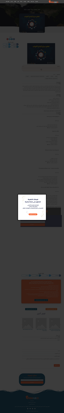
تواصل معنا (7, 1)
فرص (18, 1)
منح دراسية (32, 1)
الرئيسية (36, 1)
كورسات (25, 1)
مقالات (15, 1)
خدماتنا (21, 1)
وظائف (28, 1)
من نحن (12, 1)
